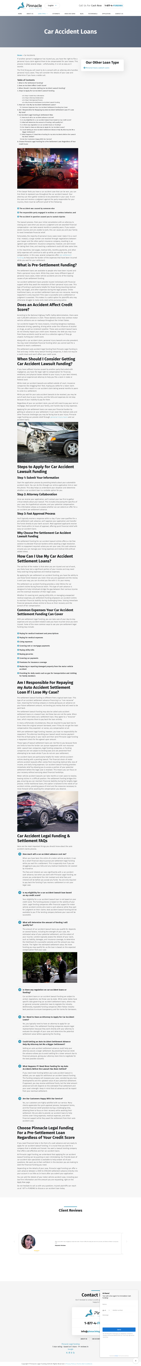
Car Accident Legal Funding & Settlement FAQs (36, 115)
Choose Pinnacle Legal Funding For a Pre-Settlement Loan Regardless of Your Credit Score (47, 143)
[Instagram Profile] (72, 1353)
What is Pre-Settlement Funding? (31, 83)
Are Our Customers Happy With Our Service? (37, 139)
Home (20, 14)
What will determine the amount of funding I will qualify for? (42, 122)
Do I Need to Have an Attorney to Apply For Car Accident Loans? (43, 127)
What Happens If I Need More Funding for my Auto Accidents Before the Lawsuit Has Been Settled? (49, 135)
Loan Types (42, 14)
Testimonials (92, 14)
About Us (30, 14)
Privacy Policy (70, 1364)
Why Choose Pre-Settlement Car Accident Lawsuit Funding (42, 102)
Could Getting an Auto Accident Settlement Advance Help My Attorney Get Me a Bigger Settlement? (48, 131)
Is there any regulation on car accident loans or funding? (41, 125)
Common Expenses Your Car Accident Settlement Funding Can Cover (45, 107)
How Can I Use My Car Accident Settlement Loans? (37, 105)
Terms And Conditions (84, 1364)
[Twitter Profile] (67, 1353)
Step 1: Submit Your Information (34, 95)
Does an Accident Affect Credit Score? (32, 85)
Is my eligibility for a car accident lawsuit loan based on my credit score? (46, 120)
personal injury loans (59, 417)
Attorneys (56, 14)
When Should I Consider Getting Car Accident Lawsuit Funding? (42, 88)
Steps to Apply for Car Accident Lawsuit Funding (36, 91)
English (51, 6)
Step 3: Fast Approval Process (34, 100)
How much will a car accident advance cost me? (38, 117)
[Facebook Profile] (69, 1353)
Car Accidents (97, 1339)
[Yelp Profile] (74, 1353)
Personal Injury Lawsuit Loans (97, 68)
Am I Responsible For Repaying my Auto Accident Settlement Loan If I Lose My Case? (46, 111)
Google (70, 1349)
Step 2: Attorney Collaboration (34, 98)
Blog (81, 14)
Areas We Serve (70, 14)
